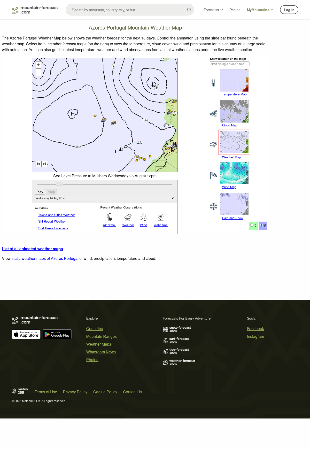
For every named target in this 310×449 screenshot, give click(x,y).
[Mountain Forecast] (35, 10)
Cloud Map (229, 125)
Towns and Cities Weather (56, 214)
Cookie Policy (105, 392)
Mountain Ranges (101, 336)
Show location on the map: (228, 58)
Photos (235, 9)
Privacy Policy (75, 392)
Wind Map (229, 187)
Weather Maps (98, 344)
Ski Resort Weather (52, 221)
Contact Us (132, 392)
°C (255, 225)
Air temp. (109, 225)
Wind (143, 225)
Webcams (161, 225)
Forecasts (211, 9)
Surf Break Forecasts (53, 228)
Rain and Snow (232, 218)
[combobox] (130, 9)
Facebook (255, 328)
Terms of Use (46, 392)
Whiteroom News (101, 352)
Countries (94, 328)
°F (264, 225)
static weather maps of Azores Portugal (45, 258)
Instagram (255, 336)
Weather (128, 225)
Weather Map (231, 157)
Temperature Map (234, 94)
